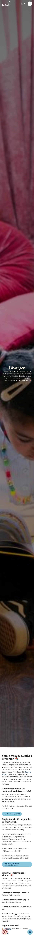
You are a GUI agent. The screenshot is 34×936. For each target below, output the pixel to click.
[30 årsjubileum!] (4, 931)
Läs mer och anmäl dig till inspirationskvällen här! (12, 864)
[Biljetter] (30, 932)
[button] (22, 3)
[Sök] (25, 4)
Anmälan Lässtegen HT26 (12, 814)
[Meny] (30, 4)
